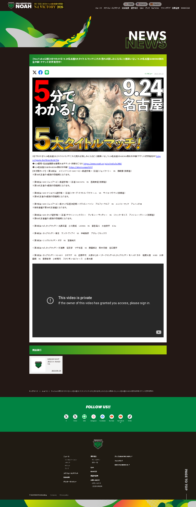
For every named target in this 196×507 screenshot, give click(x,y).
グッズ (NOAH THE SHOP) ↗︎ (123, 456)
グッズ (67, 468)
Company (53, 495)
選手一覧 (95, 462)
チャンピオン (96, 460)
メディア (67, 462)
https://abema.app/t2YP (81, 167)
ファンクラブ (119, 461)
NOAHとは (94, 471)
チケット (67, 465)
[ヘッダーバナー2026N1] (48, 5)
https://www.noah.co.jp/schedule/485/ (102, 163)
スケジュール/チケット (71, 473)
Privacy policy (64, 495)
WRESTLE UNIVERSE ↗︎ (122, 465)
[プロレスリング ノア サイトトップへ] (19, 5)
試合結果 (67, 477)
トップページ (33, 391)
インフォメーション (71, 460)
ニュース (44, 391)
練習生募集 (94, 476)
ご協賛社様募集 (97, 486)
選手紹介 (94, 456)
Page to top (186, 479)
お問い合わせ (95, 480)
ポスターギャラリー (70, 481)
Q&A (92, 467)
